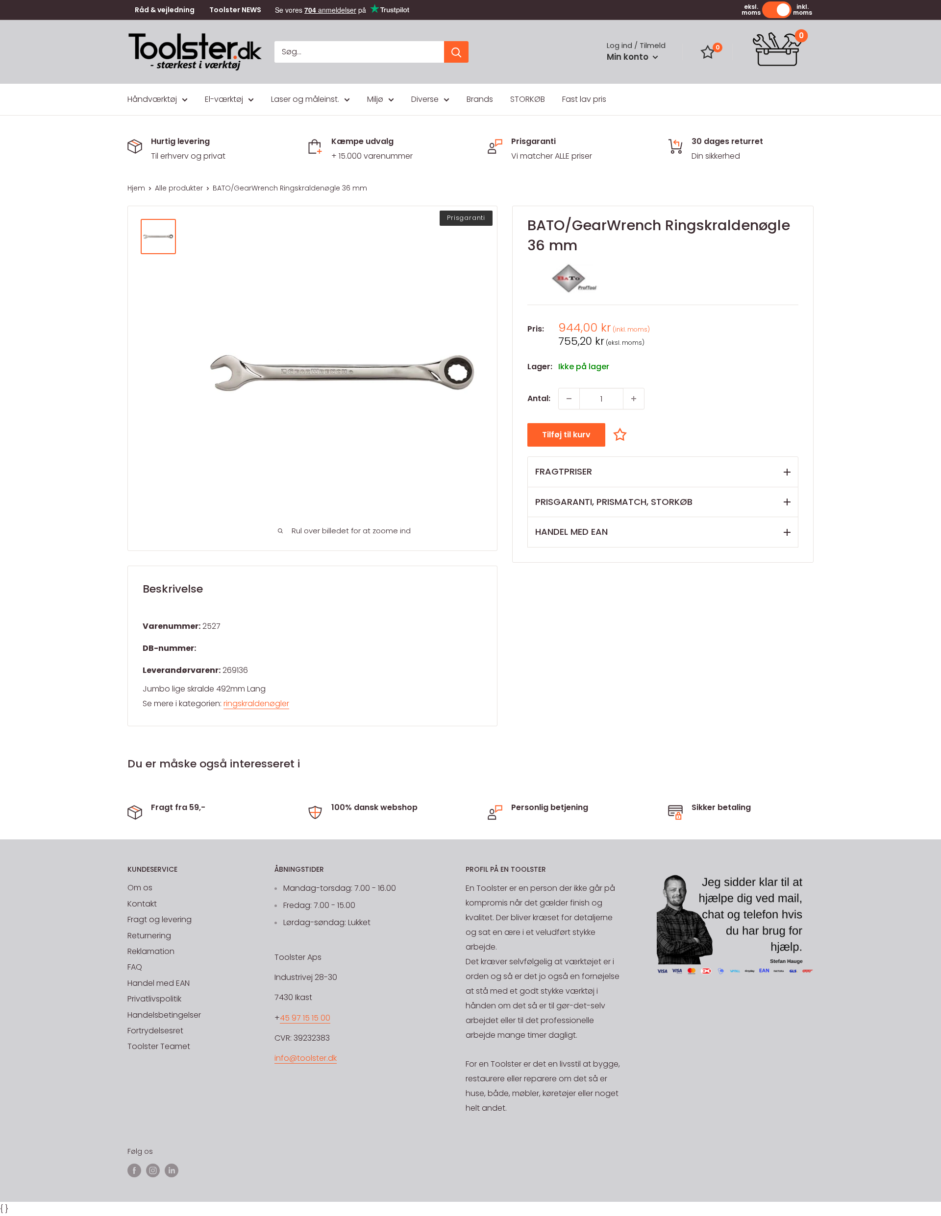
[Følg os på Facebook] (134, 1170)
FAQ (134, 967)
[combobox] (359, 52)
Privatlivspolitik (154, 998)
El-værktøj (224, 99)
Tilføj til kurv (566, 434)
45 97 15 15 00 (305, 1018)
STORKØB (527, 99)
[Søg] (456, 52)
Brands (480, 99)
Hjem (136, 188)
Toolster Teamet (158, 1046)
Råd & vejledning (165, 10)
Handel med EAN (158, 983)
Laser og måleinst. (305, 99)
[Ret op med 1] (633, 398)
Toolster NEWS (235, 10)
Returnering (149, 935)
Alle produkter (179, 188)
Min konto (628, 57)
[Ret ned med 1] (569, 398)
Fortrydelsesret (155, 1030)
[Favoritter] (708, 52)
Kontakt (142, 903)
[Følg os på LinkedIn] (171, 1170)
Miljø (375, 99)
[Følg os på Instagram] (153, 1170)
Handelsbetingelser (164, 1015)
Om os (139, 887)
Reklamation (150, 951)
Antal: (538, 398)
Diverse (425, 99)
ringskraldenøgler (256, 703)
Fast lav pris (584, 99)
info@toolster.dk (305, 1058)
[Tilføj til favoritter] (622, 434)
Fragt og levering (159, 919)
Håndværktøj (152, 99)
